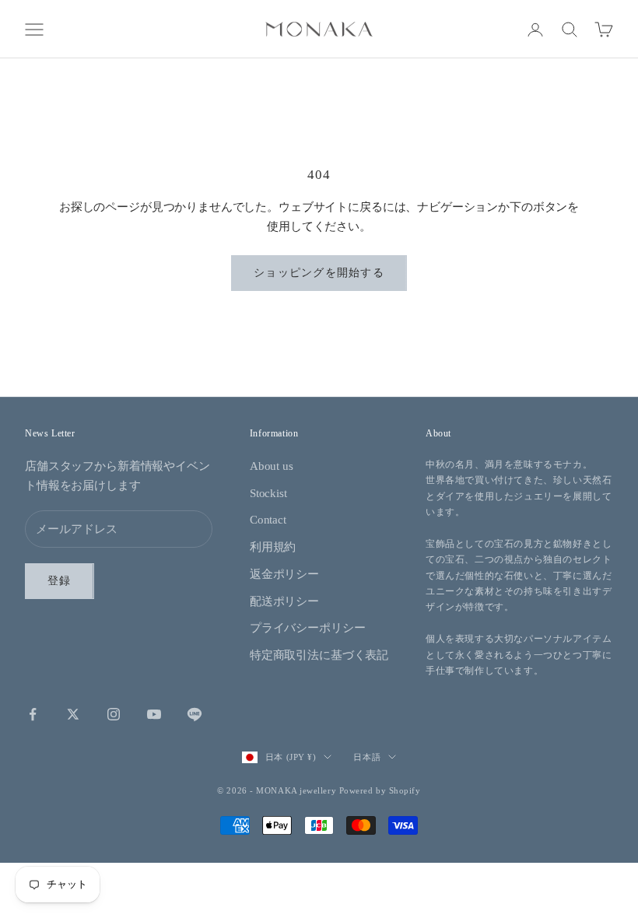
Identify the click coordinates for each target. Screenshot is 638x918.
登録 (59, 581)
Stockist (268, 493)
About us (271, 466)
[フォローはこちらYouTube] (154, 714)
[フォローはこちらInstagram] (113, 714)
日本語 (366, 757)
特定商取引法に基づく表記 (319, 655)
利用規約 (273, 547)
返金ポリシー (284, 574)
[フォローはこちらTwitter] (73, 714)
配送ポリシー (284, 601)
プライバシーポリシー (308, 628)
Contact (268, 519)
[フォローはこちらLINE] (194, 714)
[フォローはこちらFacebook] (32, 714)
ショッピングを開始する (319, 273)
